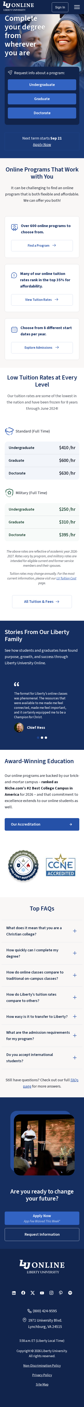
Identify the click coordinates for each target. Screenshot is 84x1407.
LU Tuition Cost (66, 578)
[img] (23, 866)
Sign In (60, 7)
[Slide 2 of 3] (42, 737)
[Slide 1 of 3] (38, 737)
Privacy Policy (42, 1375)
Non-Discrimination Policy (42, 1365)
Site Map (42, 1384)
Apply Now (42, 144)
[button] (42, 84)
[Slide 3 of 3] (46, 737)
